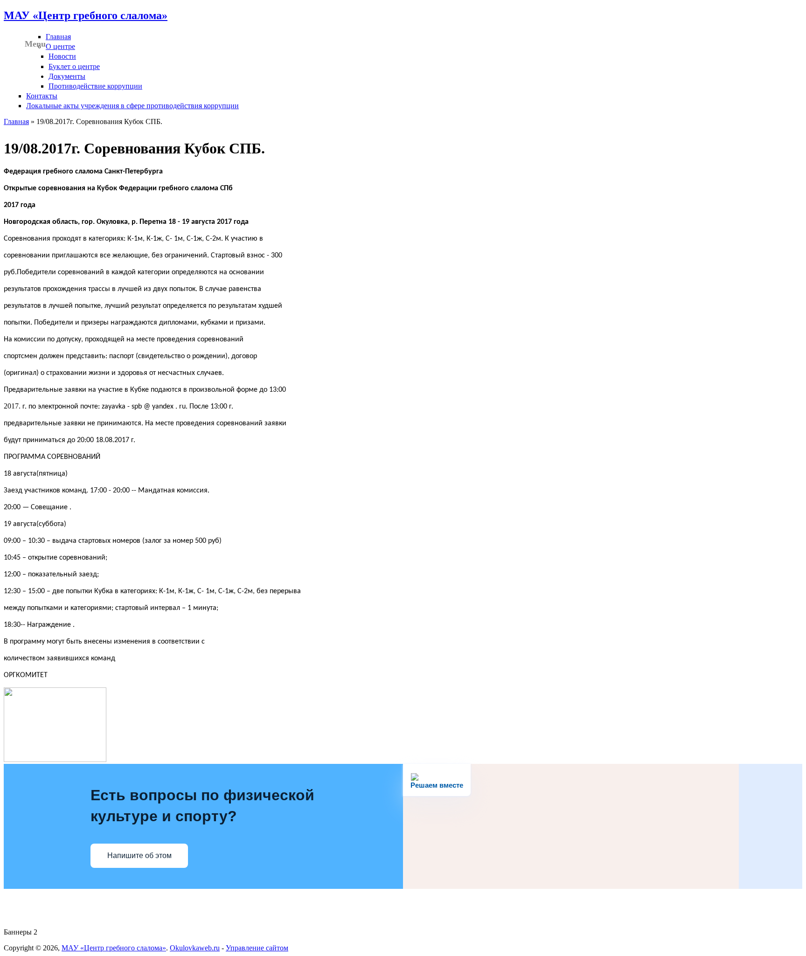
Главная (58, 37)
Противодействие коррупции (95, 86)
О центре (60, 46)
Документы (67, 76)
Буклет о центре (74, 66)
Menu (35, 43)
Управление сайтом (257, 948)
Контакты (41, 96)
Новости (62, 56)
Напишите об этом (139, 855)
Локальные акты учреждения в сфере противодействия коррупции (132, 106)
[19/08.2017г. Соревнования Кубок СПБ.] (55, 759)
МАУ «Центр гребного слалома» (85, 15)
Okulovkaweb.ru (195, 948)
